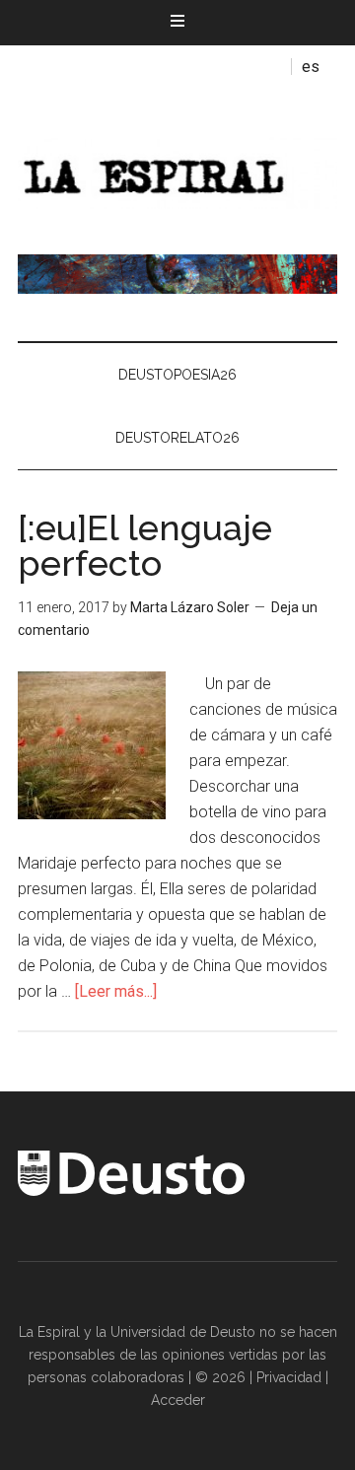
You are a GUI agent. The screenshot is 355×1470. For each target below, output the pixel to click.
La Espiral (177, 170)
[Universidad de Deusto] (131, 1191)
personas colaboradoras (106, 1377)
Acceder (178, 1400)
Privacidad (288, 1377)
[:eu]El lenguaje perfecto (145, 545)
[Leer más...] (116, 991)
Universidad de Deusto (182, 1332)
